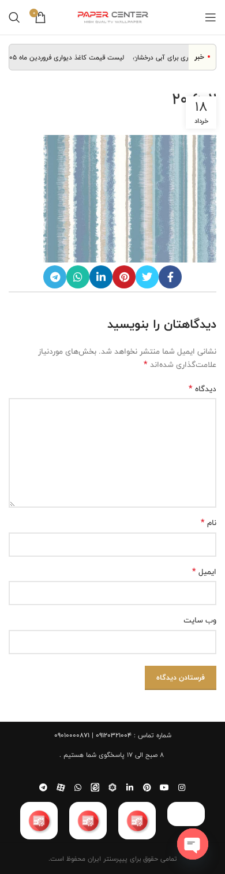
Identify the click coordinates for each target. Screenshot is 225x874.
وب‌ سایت (199, 620)
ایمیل (204, 571)
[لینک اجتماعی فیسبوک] (170, 276)
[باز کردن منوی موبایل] (210, 17)
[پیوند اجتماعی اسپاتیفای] (112, 787)
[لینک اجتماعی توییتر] (147, 276)
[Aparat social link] (60, 787)
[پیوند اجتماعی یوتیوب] (164, 787)
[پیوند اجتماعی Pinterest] (124, 276)
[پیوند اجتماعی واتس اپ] (77, 276)
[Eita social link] (95, 787)
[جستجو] (14, 17)
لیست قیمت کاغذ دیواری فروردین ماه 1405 (67, 57)
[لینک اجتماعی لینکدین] (100, 276)
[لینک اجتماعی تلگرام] (54, 276)
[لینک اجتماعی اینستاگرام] (181, 787)
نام (208, 522)
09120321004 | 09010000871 (93, 735)
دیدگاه (202, 388)
